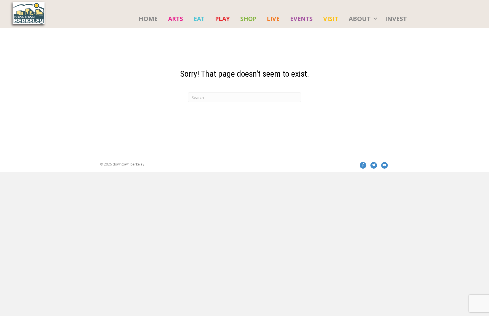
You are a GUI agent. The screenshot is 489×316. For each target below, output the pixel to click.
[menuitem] (175, 18)
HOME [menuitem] (148, 18)
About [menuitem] (360, 18)
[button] (375, 18)
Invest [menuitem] (396, 18)
